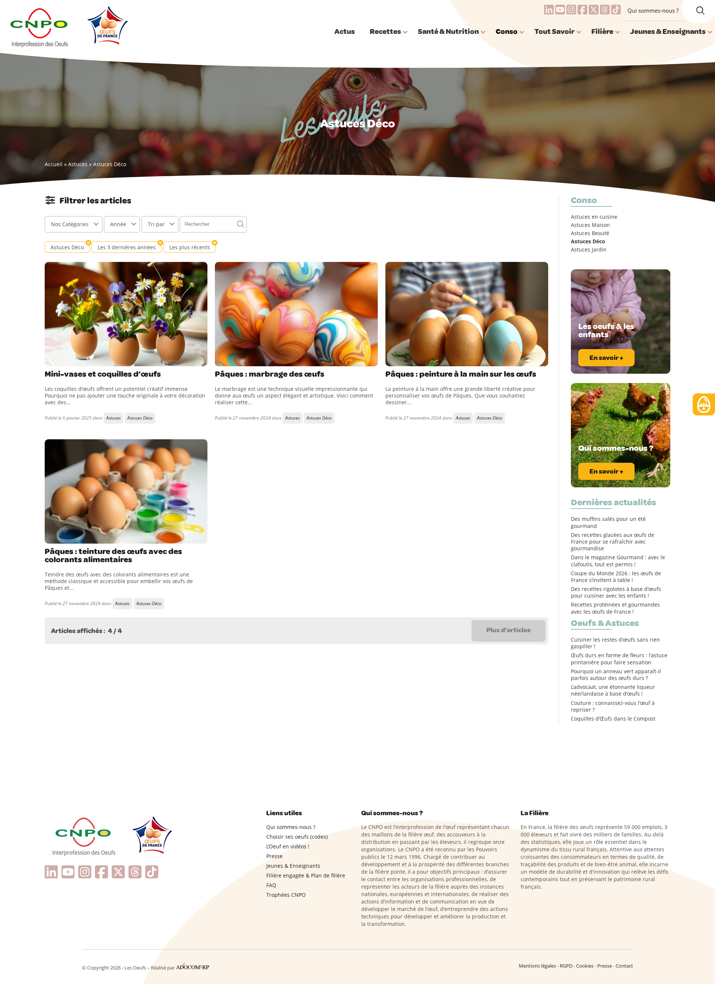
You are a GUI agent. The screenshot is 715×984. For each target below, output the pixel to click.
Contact (624, 965)
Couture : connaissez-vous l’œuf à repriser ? (613, 706)
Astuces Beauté (590, 233)
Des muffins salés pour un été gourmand (608, 522)
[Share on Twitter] (66, 359)
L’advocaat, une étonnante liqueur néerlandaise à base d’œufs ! (613, 690)
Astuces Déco (140, 418)
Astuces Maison (590, 225)
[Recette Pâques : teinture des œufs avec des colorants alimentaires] (126, 491)
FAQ (271, 885)
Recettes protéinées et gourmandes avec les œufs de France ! (615, 608)
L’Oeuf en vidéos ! (287, 846)
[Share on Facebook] (51, 359)
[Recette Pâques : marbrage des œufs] (296, 314)
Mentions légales (537, 965)
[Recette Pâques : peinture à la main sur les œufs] (466, 314)
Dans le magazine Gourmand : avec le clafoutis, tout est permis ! (618, 560)
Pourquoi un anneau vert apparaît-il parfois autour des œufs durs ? (616, 674)
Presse (274, 856)
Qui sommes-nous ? (653, 10)
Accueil (54, 164)
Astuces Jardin (589, 249)
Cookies (585, 965)
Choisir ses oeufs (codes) (297, 836)
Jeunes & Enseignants (293, 865)
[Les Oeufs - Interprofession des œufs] (39, 26)
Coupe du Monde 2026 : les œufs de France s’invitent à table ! (616, 576)
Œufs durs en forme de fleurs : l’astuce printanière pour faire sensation (619, 658)
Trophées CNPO (286, 894)
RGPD (566, 965)
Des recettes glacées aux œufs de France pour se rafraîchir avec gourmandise (612, 542)
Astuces (78, 164)
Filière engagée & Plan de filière (305, 875)
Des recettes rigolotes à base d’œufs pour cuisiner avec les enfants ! (616, 592)
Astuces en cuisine (594, 216)
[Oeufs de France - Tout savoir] (107, 26)
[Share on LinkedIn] (82, 359)
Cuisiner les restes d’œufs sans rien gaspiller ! (615, 643)
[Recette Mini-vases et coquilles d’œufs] (126, 314)
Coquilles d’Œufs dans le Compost (613, 718)
